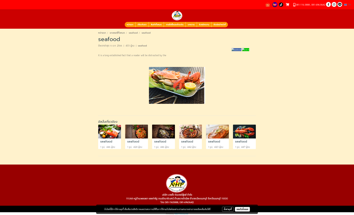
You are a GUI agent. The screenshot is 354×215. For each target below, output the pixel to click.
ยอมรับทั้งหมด (242, 209)
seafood (142, 45)
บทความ (191, 24)
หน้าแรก (130, 24)
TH (349, 4)
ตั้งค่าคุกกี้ (228, 209)
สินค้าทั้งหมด (156, 24)
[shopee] (268, 4)
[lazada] (274, 4)
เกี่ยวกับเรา (142, 24)
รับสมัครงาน (204, 24)
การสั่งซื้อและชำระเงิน (174, 24)
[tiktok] (281, 4)
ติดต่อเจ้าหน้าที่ (220, 24)
